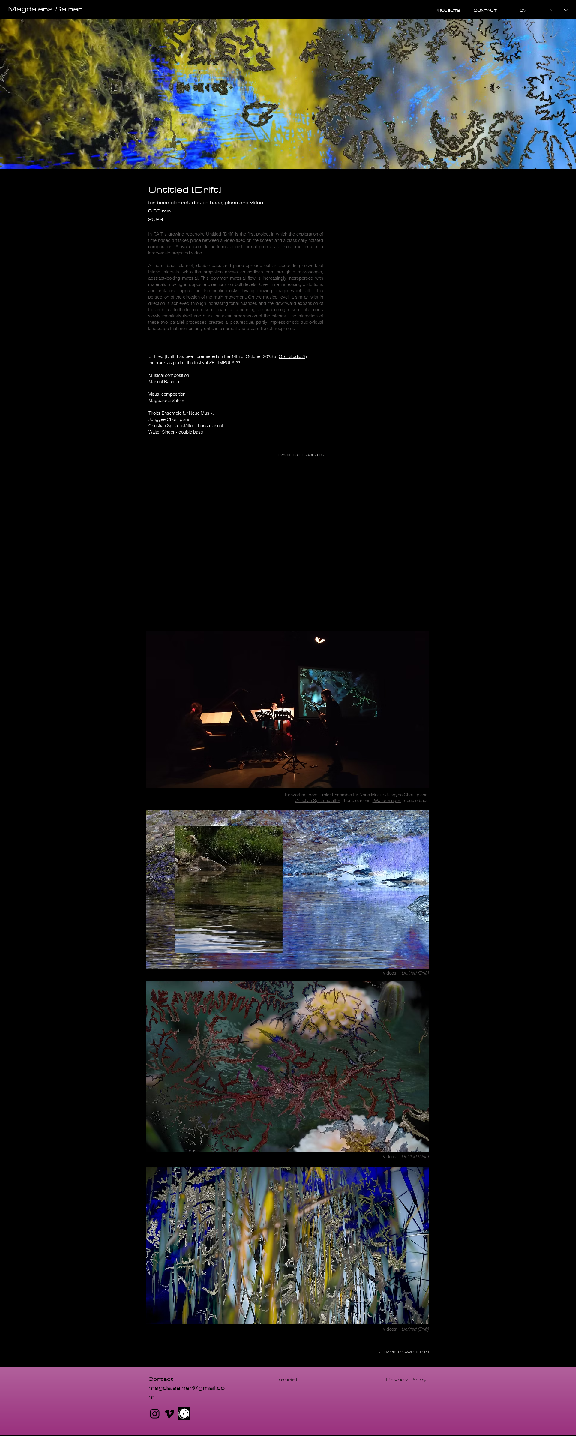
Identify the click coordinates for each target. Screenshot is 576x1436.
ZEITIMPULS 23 (224, 362)
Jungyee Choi (399, 795)
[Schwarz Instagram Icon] (154, 1413)
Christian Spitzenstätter (317, 800)
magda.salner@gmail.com (186, 1392)
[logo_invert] (184, 1413)
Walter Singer (387, 800)
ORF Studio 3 (292, 356)
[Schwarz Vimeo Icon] (169, 1413)
